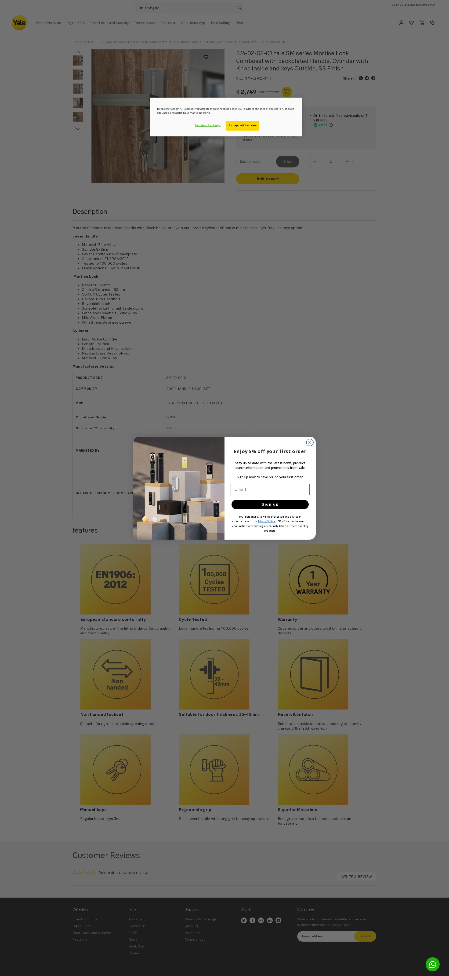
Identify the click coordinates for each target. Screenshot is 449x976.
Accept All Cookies (243, 125)
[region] (226, 117)
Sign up (270, 504)
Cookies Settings (208, 125)
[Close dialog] (309, 442)
